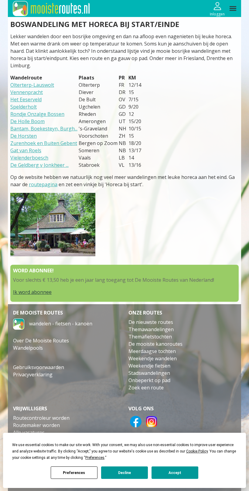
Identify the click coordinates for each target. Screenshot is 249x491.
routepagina (43, 184)
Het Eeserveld (26, 99)
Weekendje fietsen (149, 365)
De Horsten (23, 136)
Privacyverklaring (33, 374)
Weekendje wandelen (152, 358)
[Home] (18, 323)
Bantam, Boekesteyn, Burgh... (43, 128)
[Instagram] (151, 421)
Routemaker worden (36, 425)
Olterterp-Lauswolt (32, 85)
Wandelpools (28, 348)
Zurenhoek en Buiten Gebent (43, 143)
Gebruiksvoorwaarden (38, 367)
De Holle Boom (27, 121)
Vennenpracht (26, 92)
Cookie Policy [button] (197, 451)
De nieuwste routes (150, 322)
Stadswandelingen (149, 373)
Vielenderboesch (29, 157)
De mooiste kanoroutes (155, 344)
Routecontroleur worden (41, 418)
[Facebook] (135, 421)
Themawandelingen (151, 329)
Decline (124, 473)
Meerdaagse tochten (152, 351)
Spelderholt (23, 106)
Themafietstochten (150, 336)
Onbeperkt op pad (149, 380)
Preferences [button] (94, 458)
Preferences (74, 473)
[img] (233, 8)
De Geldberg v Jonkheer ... (39, 165)
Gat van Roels (25, 150)
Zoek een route (146, 387)
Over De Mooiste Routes (41, 340)
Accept (175, 473)
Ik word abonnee (32, 292)
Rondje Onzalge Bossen (37, 114)
